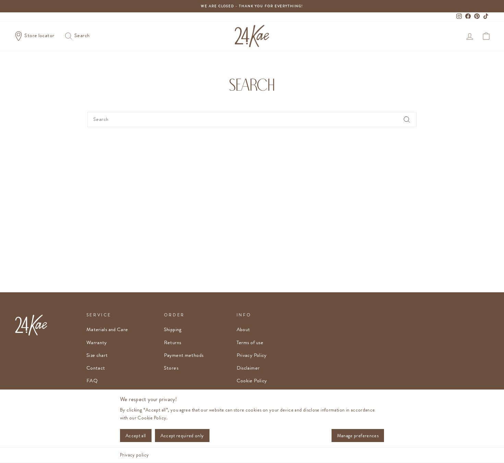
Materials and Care (107, 329)
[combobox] (252, 119)
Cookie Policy (252, 380)
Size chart (97, 355)
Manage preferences (358, 435)
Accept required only (182, 435)
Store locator (39, 35)
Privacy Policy (252, 355)
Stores (171, 368)
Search (81, 35)
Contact (95, 368)
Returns (172, 342)
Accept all (135, 435)
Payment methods (184, 355)
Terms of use (250, 342)
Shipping (173, 329)
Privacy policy (134, 454)
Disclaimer (248, 368)
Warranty (96, 342)
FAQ (92, 380)
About (243, 329)
